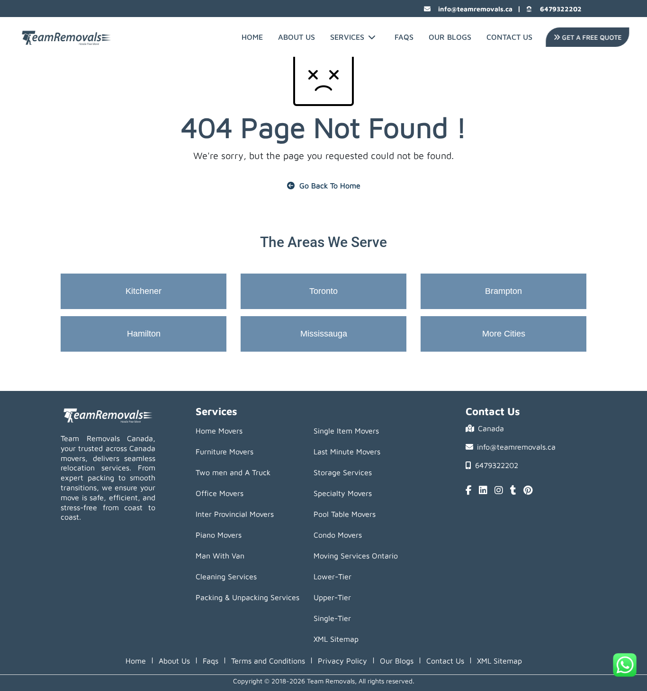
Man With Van (220, 555)
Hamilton (144, 333)
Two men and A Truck (233, 472)
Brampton (503, 291)
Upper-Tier (332, 597)
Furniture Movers (224, 451)
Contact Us (509, 37)
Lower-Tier (332, 576)
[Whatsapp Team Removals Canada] (625, 665)
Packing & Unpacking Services (247, 597)
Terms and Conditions (268, 660)
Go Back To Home (329, 185)
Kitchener (144, 291)
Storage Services (343, 472)
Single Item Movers (346, 430)
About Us (296, 37)
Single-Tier (332, 618)
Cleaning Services (226, 576)
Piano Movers (219, 535)
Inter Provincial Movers (235, 514)
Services (347, 37)
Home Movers (219, 430)
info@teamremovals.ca (475, 9)
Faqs (210, 660)
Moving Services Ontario (356, 555)
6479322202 (561, 9)
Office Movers (219, 493)
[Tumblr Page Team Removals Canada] (513, 490)
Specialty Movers (343, 493)
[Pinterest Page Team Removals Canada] (527, 490)
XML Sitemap (336, 639)
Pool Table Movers (345, 514)
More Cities (503, 333)
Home (252, 37)
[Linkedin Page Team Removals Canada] (483, 490)
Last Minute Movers (347, 451)
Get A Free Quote (589, 37)
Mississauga (323, 333)
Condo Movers (338, 535)
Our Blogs (450, 37)
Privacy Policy (342, 660)
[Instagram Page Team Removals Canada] (498, 490)
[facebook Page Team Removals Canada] (469, 490)
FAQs (404, 37)
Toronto (323, 291)
